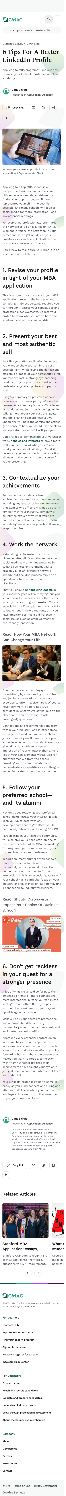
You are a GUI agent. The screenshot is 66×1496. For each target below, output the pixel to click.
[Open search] (49, 19)
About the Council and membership (23, 1420)
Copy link (17, 107)
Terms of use (21, 1485)
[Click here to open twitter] (6, 117)
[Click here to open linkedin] (53, 107)
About (6, 1441)
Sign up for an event (14, 1347)
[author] (6, 92)
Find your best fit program (18, 1339)
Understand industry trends (19, 1405)
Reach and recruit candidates (20, 1390)
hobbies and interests (25, 440)
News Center (10, 1463)
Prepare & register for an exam (20, 1354)
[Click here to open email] (33, 107)
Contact (7, 1470)
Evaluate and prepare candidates (22, 1397)
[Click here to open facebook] (43, 107)
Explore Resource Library (17, 1332)
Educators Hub (11, 1383)
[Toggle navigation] (57, 19)
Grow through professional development (26, 1412)
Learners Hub (10, 1325)
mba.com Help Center (15, 1361)
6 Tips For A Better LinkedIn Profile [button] (31, 30)
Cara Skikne (19, 89)
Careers (7, 1456)
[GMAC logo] (12, 19)
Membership (9, 1448)
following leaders (40, 589)
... (6, 30)
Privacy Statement (45, 1485)
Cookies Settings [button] (13, 1492)
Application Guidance (40, 94)
